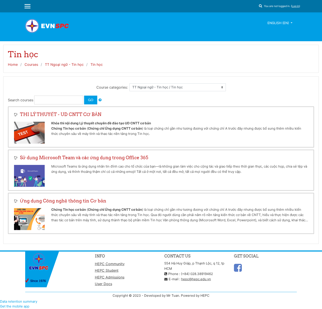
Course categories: (112, 87)
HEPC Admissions (109, 277)
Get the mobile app (14, 306)
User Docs (103, 284)
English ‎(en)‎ (278, 23)
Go (90, 100)
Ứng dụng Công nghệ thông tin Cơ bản (63, 201)
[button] (260, 5)
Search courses (20, 100)
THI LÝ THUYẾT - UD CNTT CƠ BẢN (60, 114)
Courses (31, 64)
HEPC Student (107, 270)
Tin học (96, 64)
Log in (295, 6)
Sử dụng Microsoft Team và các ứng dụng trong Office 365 (84, 158)
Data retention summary (18, 301)
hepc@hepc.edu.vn (196, 279)
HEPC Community (110, 264)
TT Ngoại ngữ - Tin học (64, 64)
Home (13, 64)
